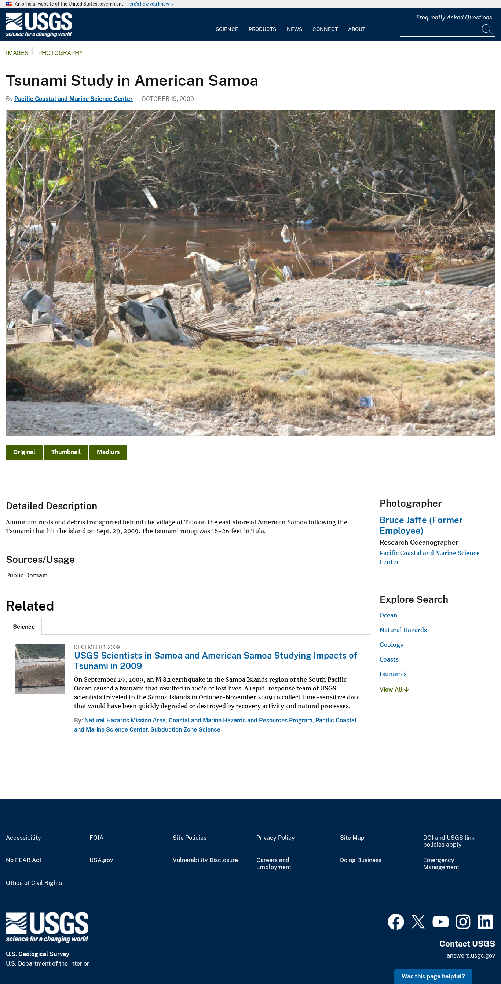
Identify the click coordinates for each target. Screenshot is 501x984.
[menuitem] (227, 24)
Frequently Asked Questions (454, 17)
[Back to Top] (474, 957)
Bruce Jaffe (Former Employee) (421, 525)
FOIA (96, 838)
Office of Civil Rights (34, 883)
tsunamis (393, 674)
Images (17, 53)
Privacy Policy (275, 838)
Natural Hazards (403, 630)
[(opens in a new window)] (396, 921)
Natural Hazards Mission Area (125, 720)
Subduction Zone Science (185, 729)
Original (24, 452)
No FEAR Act (23, 860)
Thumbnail (66, 452)
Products (262, 29)
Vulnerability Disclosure (205, 860)
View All (392, 689)
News (294, 29)
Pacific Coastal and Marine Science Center (73, 98)
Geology (391, 644)
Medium (108, 452)
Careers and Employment (273, 864)
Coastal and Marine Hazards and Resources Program (240, 720)
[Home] (39, 35)
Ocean (389, 615)
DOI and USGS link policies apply (449, 841)
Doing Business (360, 860)
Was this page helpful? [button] (433, 976)
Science (227, 29)
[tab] (24, 626)
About (356, 29)
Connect (325, 29)
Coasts (389, 659)
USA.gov (101, 860)
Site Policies (189, 838)
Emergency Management (441, 864)
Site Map (352, 838)
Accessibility (23, 838)
